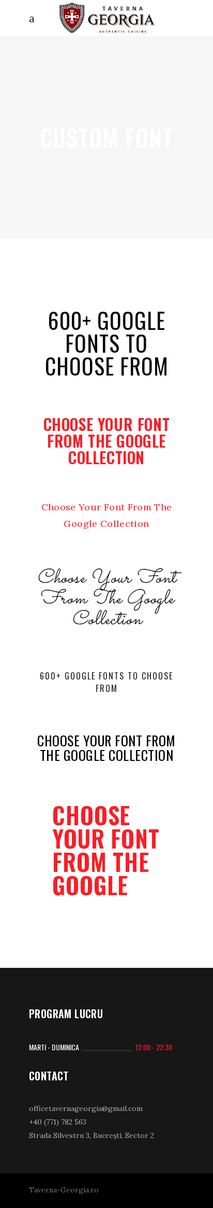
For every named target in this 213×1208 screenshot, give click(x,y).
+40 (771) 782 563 (57, 1122)
